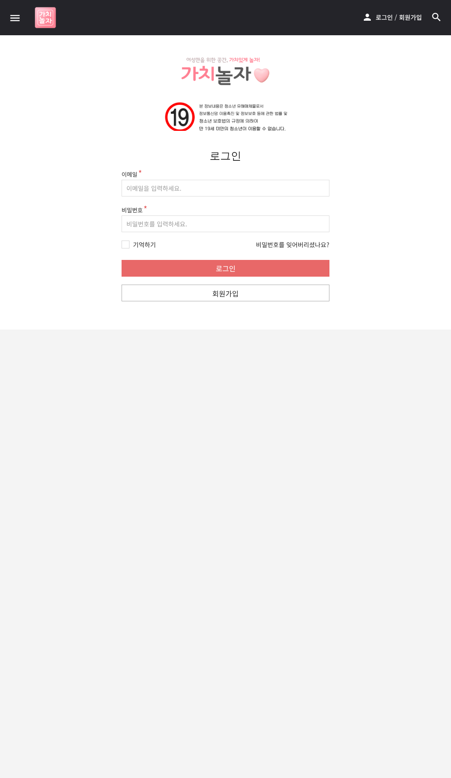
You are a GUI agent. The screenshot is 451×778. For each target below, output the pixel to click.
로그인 (384, 17)
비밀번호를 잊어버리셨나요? (292, 244)
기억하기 (144, 245)
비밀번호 (132, 210)
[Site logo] (46, 18)
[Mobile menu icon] (15, 17)
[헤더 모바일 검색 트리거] (436, 17)
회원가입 (410, 17)
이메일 (129, 174)
